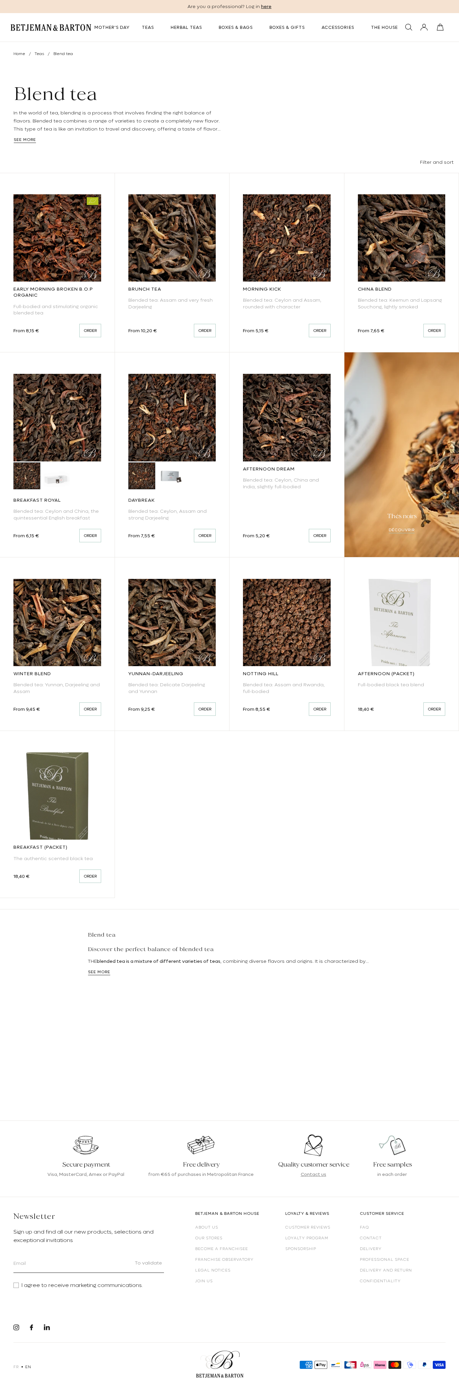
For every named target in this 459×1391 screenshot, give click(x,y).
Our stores (208, 1238)
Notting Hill (261, 673)
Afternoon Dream (269, 468)
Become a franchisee (221, 1248)
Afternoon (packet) (386, 673)
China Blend (375, 289)
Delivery (371, 1248)
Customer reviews (307, 1227)
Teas (40, 53)
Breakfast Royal (37, 500)
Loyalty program (306, 1238)
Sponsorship (300, 1248)
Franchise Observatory (224, 1259)
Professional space (384, 1259)
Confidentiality (380, 1281)
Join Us (204, 1281)
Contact (371, 1238)
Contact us (313, 1174)
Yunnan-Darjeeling (155, 673)
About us (206, 1227)
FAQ (364, 1227)
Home (19, 53)
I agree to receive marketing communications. (82, 1285)
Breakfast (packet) (40, 847)
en (28, 1366)
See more (25, 139)
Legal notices (213, 1270)
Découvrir (402, 530)
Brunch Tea (144, 289)
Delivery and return (386, 1270)
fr (15, 1366)
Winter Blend (32, 673)
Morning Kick (262, 289)
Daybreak (141, 500)
